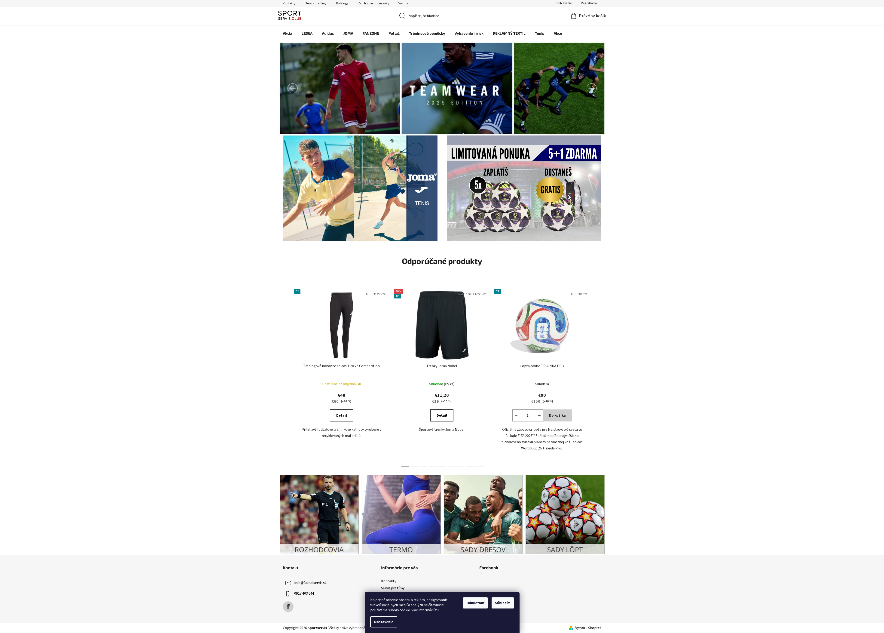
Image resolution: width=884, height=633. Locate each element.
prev (286, 377)
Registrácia (589, 3)
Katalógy (342, 3)
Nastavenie (383, 621)
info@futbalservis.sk (310, 582)
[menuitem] (287, 33)
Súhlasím (503, 602)
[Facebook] (288, 606)
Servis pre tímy (315, 3)
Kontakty (289, 3)
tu (437, 610)
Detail (341, 415)
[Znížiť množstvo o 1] (516, 415)
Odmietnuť (475, 602)
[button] (293, 88)
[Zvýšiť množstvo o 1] (539, 415)
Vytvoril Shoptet (588, 627)
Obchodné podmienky (373, 3)
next (597, 377)
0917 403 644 (304, 593)
